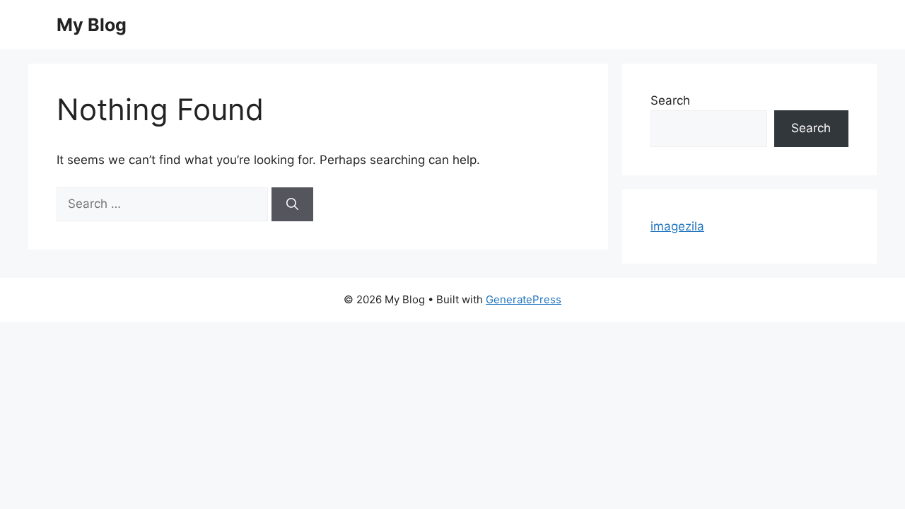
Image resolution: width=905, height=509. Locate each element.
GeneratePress (523, 299)
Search (670, 100)
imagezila (677, 226)
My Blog (92, 24)
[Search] (292, 204)
